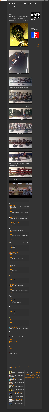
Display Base (29, 377)
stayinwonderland (27, 374)
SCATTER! (13, 371)
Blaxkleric (11, 205)
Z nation (26, 378)
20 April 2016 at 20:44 (16, 327)
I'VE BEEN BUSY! (38, 46)
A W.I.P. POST (13, 378)
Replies (12, 221)
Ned (39, 377)
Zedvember (39, 374)
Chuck (25, 377)
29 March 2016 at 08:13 (14, 284)
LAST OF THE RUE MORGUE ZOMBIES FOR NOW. (17, 399)
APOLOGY (32, 375)
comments (28, 378)
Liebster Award (32, 377)
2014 (37, 50)
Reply (11, 208)
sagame (11, 347)
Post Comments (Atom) (13, 367)
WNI (39, 372)
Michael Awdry (11, 241)
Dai (10, 306)
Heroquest (36, 374)
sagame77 (11, 348)
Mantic (32, 372)
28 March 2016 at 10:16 (16, 241)
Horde (30, 374)
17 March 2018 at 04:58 (15, 341)
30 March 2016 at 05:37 (13, 306)
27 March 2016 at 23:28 (15, 217)
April (38, 42)
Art (30, 371)
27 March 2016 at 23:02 (15, 205)
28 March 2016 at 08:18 (17, 222)
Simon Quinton (12, 327)
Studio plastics (36, 372)
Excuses (29, 372)
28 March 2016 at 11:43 (15, 262)
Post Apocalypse (28, 375)
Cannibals (34, 375)
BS (33, 374)
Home (19, 366)
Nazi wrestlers (37, 377)
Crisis (27, 377)
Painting (25, 375)
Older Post (28, 366)
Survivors (26, 372)
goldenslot (11, 337)
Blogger (27, 407)
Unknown (13, 222)
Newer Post (10, 366)
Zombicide (34, 371)
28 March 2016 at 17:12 (17, 279)
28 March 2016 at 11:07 (17, 246)
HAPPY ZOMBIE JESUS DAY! (38, 45)
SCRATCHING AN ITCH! (14, 385)
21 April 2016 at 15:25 (15, 331)
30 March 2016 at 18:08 (17, 311)
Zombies (26, 371)
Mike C (11, 284)
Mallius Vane (11, 252)
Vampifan (11, 217)
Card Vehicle (37, 375)
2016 (37, 41)
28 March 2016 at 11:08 (15, 252)
